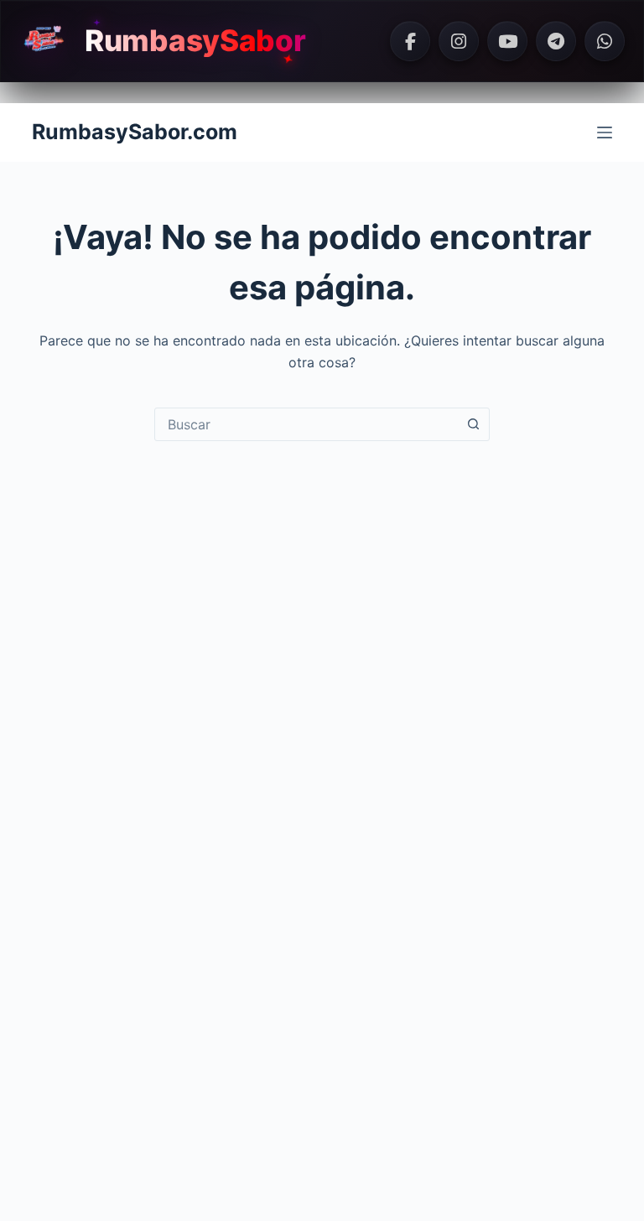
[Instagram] (459, 41)
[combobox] (306, 424)
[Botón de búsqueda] (473, 424)
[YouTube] (507, 41)
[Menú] (604, 132)
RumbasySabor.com (134, 131)
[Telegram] (556, 41)
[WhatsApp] (604, 41)
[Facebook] (410, 41)
